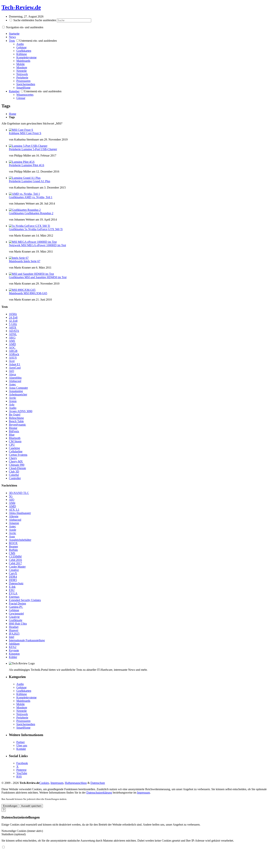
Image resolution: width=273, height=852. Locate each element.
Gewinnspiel (16, 613)
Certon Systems (18, 454)
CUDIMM (15, 556)
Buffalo (13, 549)
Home (12, 113)
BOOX (13, 543)
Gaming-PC (16, 606)
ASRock (14, 354)
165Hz (13, 314)
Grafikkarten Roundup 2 (39, 213)
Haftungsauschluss (76, 782)
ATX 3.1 (14, 509)
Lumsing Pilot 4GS (33, 165)
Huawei (13, 630)
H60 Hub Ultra (18, 623)
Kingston (14, 653)
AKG (12, 337)
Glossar (20, 98)
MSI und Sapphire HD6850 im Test (45, 277)
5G (11, 496)
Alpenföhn (15, 377)
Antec (12, 384)
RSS (19, 776)
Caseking (14, 448)
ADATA (14, 330)
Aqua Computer (18, 387)
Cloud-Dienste (17, 468)
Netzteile (21, 70)
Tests (12, 40)
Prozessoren (23, 80)
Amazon (14, 523)
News (12, 37)
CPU (12, 444)
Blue (11, 434)
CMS (12, 553)
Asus (12, 536)
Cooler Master (17, 566)
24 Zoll (13, 317)
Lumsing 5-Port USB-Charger (39, 149)
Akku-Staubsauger (20, 513)
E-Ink (12, 586)
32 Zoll (13, 320)
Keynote (14, 650)
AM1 (12, 340)
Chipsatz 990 (16, 464)
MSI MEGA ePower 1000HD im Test (43, 245)
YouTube (21, 773)
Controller (15, 478)
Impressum (57, 782)
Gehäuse (21, 47)
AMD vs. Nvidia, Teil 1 (38, 197)
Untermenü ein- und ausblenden (38, 40)
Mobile (20, 64)
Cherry (13, 458)
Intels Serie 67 (32, 261)
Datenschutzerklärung (99, 792)
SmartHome (23, 87)
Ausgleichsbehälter (20, 539)
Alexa (12, 374)
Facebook (22, 763)
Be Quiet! (14, 414)
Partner (20, 742)
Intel (11, 637)
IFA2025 (14, 633)
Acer (12, 361)
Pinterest (21, 769)
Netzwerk (22, 74)
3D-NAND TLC (19, 492)
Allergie (13, 516)
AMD (12, 344)
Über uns (21, 745)
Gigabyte (14, 616)
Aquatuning (16, 391)
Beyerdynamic (17, 424)
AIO (11, 499)
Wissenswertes (24, 94)
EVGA (13, 593)
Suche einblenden (23, 20)
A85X (12, 327)
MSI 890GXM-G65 (35, 293)
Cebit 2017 (15, 563)
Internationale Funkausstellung (27, 640)
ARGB (13, 350)
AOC (12, 347)
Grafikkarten (23, 50)
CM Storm (15, 441)
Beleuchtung (16, 417)
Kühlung (21, 54)
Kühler (13, 657)
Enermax (14, 596)
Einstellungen (10, 806)
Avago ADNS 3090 (20, 411)
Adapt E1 (14, 364)
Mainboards (23, 60)
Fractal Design (17, 603)
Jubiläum (14, 643)
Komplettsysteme (26, 57)
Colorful (14, 474)
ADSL (13, 334)
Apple (12, 529)
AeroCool (15, 367)
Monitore (21, 67)
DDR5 (13, 580)
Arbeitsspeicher (18, 394)
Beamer (13, 546)
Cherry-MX (16, 461)
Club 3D (14, 471)
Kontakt (21, 748)
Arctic (12, 397)
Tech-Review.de (21, 7)
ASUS (13, 357)
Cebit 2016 (15, 559)
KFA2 (12, 647)
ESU (12, 590)
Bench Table (16, 421)
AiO (11, 371)
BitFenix (14, 431)
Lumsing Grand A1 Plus (36, 181)
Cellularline (15, 451)
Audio (20, 44)
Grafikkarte (15, 620)
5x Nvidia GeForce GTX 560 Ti (44, 229)
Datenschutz (16, 583)
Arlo (11, 404)
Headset (13, 626)
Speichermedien (25, 84)
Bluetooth (14, 438)
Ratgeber (14, 91)
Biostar (13, 428)
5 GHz (13, 324)
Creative (14, 570)
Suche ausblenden (45, 20)
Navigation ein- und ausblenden (24, 27)
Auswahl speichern (31, 806)
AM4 (12, 503)
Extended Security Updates (25, 600)
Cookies (44, 782)
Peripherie (22, 77)
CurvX (13, 573)
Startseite (14, 33)
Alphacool (15, 381)
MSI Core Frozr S (30, 133)
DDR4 (13, 576)
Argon (13, 401)
